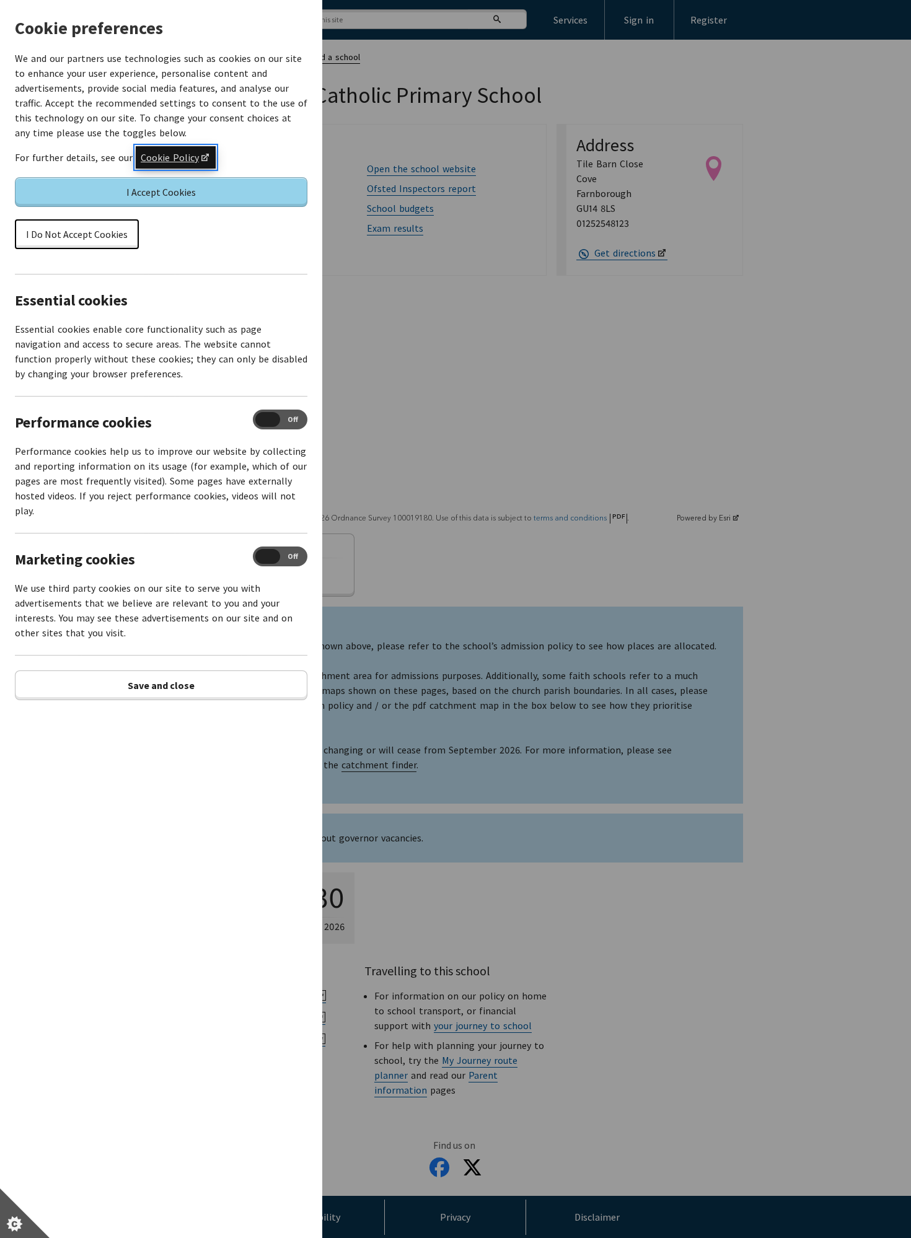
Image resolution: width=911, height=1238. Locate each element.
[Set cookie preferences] (25, 1213)
